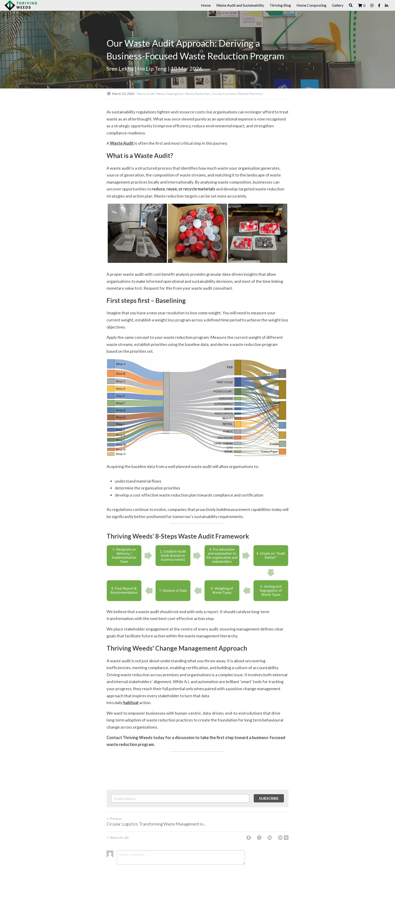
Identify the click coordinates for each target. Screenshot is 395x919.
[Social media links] (372, 5)
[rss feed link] (286, 837)
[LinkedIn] (269, 837)
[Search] (350, 5)
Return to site (119, 837)
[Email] (280, 837)
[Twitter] (259, 837)
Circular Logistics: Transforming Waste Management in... (156, 823)
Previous (116, 818)
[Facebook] (248, 837)
